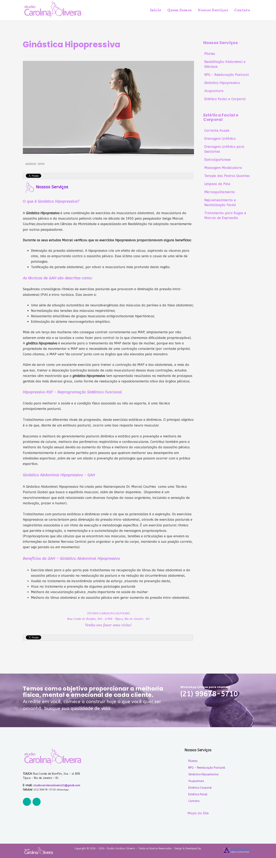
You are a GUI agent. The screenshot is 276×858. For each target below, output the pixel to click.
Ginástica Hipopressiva (222, 83)
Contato (242, 10)
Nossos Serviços (213, 10)
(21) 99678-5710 (209, 694)
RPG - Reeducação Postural (226, 75)
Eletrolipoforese (217, 160)
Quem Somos (179, 10)
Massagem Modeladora (223, 168)
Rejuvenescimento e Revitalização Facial (220, 202)
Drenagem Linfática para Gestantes (224, 149)
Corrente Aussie (217, 130)
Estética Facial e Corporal (225, 99)
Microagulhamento (219, 192)
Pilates (209, 54)
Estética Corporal (200, 787)
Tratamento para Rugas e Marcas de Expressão (225, 215)
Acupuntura (214, 91)
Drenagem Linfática (220, 139)
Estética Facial (198, 794)
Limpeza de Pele (217, 184)
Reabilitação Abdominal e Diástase (225, 64)
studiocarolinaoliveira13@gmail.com (56, 785)
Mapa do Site (198, 813)
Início (155, 10)
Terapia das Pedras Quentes (227, 176)
